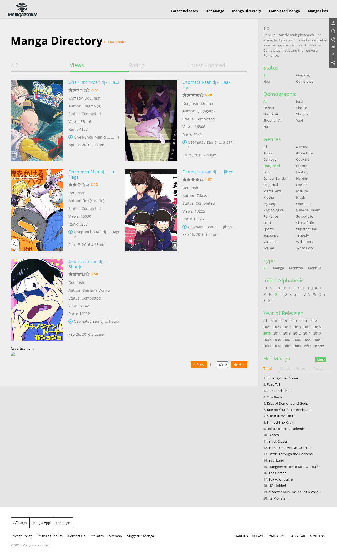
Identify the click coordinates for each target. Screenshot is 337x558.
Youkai (268, 248)
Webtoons (304, 241)
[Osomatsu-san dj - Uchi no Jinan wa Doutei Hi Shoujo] (37, 300)
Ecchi (267, 172)
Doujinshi (93, 98)
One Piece (274, 397)
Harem (301, 178)
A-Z (14, 65)
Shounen (303, 114)
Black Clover (278, 441)
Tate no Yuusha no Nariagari (288, 409)
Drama (207, 103)
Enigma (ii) (92, 106)
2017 (307, 327)
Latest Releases (184, 10)
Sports (268, 229)
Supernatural (306, 229)
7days (202, 195)
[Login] (333, 23)
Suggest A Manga (140, 535)
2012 (297, 333)
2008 (277, 339)
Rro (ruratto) (93, 200)
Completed (305, 81)
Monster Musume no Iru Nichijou (295, 492)
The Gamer (277, 473)
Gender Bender (275, 178)
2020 (277, 327)
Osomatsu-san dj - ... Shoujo (88, 264)
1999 (307, 346)
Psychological (273, 210)
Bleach (274, 435)
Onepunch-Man (279, 390)
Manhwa (296, 268)
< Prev (198, 364)
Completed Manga (284, 10)
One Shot (303, 203)
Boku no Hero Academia (286, 428)
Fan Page (63, 522)
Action (268, 153)
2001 (287, 346)
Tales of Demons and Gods (287, 403)
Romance (270, 216)
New (266, 81)
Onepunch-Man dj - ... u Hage (91, 174)
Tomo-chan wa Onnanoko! (289, 447)
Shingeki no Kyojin (281, 422)
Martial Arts (272, 191)
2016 (317, 327)
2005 (307, 339)
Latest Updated (206, 65)
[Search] (333, 31)
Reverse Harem (308, 210)
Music (300, 197)
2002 (277, 346)
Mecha (268, 197)
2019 (287, 327)
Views (77, 65)
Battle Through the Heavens (291, 454)
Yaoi (299, 120)
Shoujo (301, 107)
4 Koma (302, 146)
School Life (304, 216)
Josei (299, 101)
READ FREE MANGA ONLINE (22, 10)
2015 (267, 333)
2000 (297, 346)
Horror (301, 184)
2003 (267, 346)
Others (318, 346)
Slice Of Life (305, 222)
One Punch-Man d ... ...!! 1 (97, 137)
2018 (297, 327)
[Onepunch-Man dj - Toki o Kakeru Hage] (37, 210)
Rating (136, 65)
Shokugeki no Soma (282, 378)
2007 (287, 339)
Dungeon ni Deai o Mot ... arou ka (294, 466)
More (321, 359)
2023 (303, 320)
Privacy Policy (21, 535)
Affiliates (20, 522)
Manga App (41, 522)
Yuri (266, 126)
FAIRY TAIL (297, 536)
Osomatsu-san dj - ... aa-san (206, 84)
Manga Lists (318, 10)
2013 (287, 333)
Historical (270, 184)
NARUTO (241, 536)
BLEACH (258, 536)
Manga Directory (246, 10)
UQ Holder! (277, 485)
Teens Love (305, 248)
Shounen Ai (272, 120)
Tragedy (302, 235)
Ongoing (303, 75)
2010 (317, 333)
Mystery (269, 203)
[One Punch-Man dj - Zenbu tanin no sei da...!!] (37, 120)
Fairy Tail (273, 384)
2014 (277, 333)
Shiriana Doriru (96, 290)
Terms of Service (50, 535)
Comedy (75, 98)
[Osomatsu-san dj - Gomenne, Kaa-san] (151, 120)
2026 (273, 320)
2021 (267, 327)
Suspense (270, 235)
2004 (317, 339)
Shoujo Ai (270, 114)
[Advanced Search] (333, 39)
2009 (267, 339)
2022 (313, 320)
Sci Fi (267, 222)
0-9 (270, 300)
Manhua (314, 268)
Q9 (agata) (206, 111)
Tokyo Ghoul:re (281, 479)
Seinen (268, 107)
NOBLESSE (318, 536)
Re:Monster (278, 498)
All (265, 75)
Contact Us (76, 535)
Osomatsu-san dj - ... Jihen (208, 172)
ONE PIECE (277, 536)
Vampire (269, 241)
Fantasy (302, 172)
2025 (283, 320)
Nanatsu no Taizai (280, 416)
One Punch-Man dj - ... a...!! (94, 82)
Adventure (304, 153)
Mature (302, 191)
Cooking (302, 159)
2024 (293, 320)
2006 (297, 339)
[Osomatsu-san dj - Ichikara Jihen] (151, 210)
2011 (307, 333)
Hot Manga (215, 10)
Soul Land (276, 460)
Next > (239, 364)
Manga (278, 268)
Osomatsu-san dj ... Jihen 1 (211, 226)
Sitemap (115, 535)
